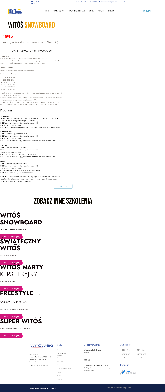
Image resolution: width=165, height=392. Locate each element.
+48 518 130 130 (93, 1)
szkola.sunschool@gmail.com (109, 1)
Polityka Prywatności (114, 388)
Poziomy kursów (62, 358)
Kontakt (111, 11)
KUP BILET (146, 11)
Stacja (91, 11)
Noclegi (101, 11)
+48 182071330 (34, 354)
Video (35, 4)
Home (47, 11)
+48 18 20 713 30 (81, 1)
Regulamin (127, 388)
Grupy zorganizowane (77, 11)
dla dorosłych (61, 361)
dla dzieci (60, 356)
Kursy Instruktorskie (63, 365)
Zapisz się (63, 186)
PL (125, 2)
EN (123, 2)
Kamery (36, 2)
